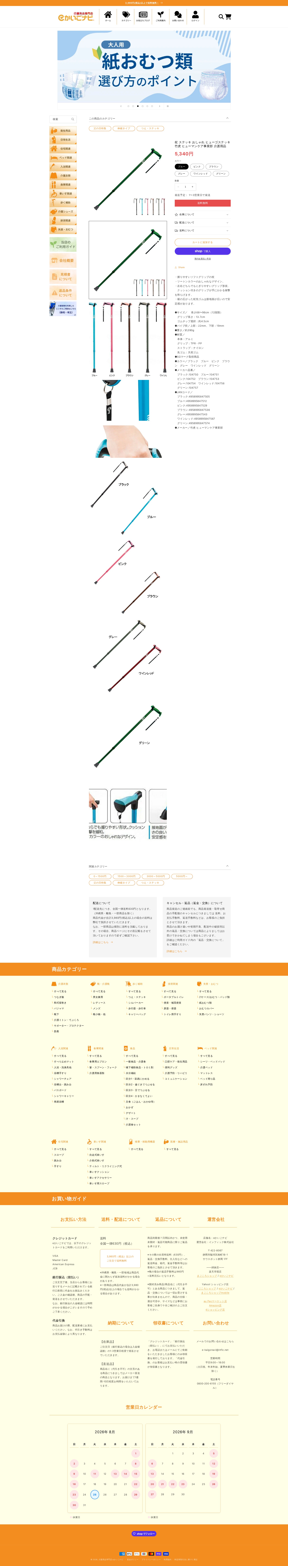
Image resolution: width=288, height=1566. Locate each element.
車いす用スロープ (99, 1183)
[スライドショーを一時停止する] (167, 106)
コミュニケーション (175, 1078)
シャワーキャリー (63, 1095)
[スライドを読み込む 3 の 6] (137, 106)
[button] (125, 17)
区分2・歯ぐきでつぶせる (140, 1084)
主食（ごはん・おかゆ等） (140, 1101)
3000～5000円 (156, 876)
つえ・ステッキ (150, 128)
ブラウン (214, 166)
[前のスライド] (121, 106)
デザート (130, 1113)
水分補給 (130, 1073)
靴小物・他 (98, 1014)
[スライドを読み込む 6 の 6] (152, 106)
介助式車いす (96, 1160)
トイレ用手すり (172, 1014)
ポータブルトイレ (173, 996)
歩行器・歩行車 (137, 1008)
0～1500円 (100, 876)
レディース (98, 1002)
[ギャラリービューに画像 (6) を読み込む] (128, 657)
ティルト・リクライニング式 (105, 1166)
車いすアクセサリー (100, 1177)
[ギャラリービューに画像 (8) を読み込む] (128, 816)
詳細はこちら (101, 942)
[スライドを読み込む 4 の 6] (142, 106)
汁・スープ (131, 1118)
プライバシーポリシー (151, 1560)
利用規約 (167, 1560)
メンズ (96, 1008)
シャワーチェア (62, 1078)
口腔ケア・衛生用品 (175, 1061)
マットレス (206, 1073)
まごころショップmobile (215, 1292)
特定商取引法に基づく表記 (185, 1560)
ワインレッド (201, 173)
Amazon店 (215, 1305)
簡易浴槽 (58, 1101)
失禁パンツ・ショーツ (211, 1014)
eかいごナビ (227, 1275)
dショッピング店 (215, 1309)
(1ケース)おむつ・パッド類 (214, 996)
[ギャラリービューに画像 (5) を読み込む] (128, 577)
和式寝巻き (60, 1002)
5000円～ (182, 876)
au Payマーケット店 (215, 1301)
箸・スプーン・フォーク (103, 1067)
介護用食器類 (96, 1073)
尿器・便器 (169, 1008)
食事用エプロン (98, 1061)
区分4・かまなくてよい (139, 1095)
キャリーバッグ (137, 1014)
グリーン (221, 173)
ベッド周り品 (207, 1078)
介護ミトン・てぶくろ (66, 1019)
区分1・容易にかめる (137, 1078)
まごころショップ (207, 1275)
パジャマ (58, 1008)
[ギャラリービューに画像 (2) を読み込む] (128, 339)
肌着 (56, 1031)
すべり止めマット (63, 1061)
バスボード (60, 1090)
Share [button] (181, 267)
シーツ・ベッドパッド (212, 1061)
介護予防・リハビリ (175, 1073)
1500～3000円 (127, 876)
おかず (129, 1107)
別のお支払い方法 (203, 258)
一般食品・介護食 (135, 1061)
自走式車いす (96, 1154)
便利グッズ (170, 1067)
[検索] (72, 119)
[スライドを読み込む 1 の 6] (128, 106)
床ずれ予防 (206, 1084)
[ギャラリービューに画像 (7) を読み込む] (128, 736)
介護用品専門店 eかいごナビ (111, 1560)
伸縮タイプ (123, 128)
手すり (57, 1166)
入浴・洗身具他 (62, 1067)
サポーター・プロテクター (68, 1025)
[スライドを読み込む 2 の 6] (133, 106)
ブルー (181, 166)
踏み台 (57, 1160)
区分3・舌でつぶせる (137, 1090)
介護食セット (133, 1124)
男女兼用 (97, 996)
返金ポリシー (132, 1560)
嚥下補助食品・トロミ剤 (139, 1067)
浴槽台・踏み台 (62, 1084)
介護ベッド (206, 1067)
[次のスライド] (159, 106)
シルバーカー (135, 1002)
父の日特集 (100, 128)
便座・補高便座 (172, 1002)
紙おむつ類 (205, 1002)
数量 (177, 180)
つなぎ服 (58, 996)
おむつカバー (206, 1008)
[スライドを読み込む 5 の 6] (147, 106)
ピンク (197, 166)
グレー (181, 173)
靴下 (56, 1014)
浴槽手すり (60, 1073)
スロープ (58, 1154)
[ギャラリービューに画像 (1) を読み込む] (128, 260)
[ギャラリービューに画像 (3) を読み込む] (128, 419)
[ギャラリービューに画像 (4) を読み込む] (128, 498)
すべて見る (60, 991)
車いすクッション (99, 1171)
